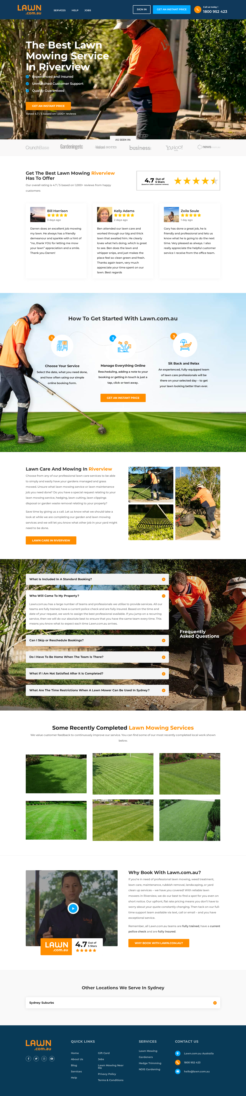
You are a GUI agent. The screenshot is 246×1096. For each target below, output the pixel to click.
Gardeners (146, 1057)
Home (75, 1053)
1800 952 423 (215, 11)
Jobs (87, 10)
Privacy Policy (107, 1074)
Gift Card (104, 1053)
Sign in (142, 9)
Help (75, 10)
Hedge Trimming (150, 1063)
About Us (77, 1059)
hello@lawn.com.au (197, 1071)
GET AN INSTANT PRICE (172, 9)
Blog (74, 1065)
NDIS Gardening (149, 1069)
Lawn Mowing (148, 1051)
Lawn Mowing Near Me (111, 1066)
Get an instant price (123, 398)
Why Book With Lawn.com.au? (159, 943)
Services (60, 10)
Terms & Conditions (110, 1080)
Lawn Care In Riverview (51, 540)
